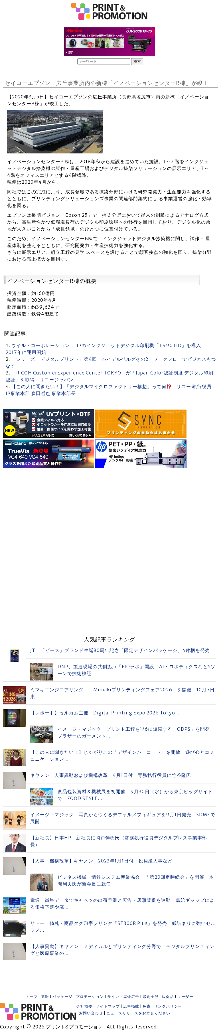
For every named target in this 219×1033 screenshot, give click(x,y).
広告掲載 (131, 1006)
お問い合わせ (91, 1013)
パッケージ (62, 996)
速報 (45, 996)
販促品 (168, 996)
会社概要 (84, 1006)
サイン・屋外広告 (123, 996)
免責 (147, 1006)
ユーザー (185, 996)
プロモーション (90, 996)
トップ (32, 996)
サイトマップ (108, 1006)
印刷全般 (151, 996)
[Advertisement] (109, 510)
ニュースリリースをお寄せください (138, 1013)
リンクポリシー (168, 1006)
